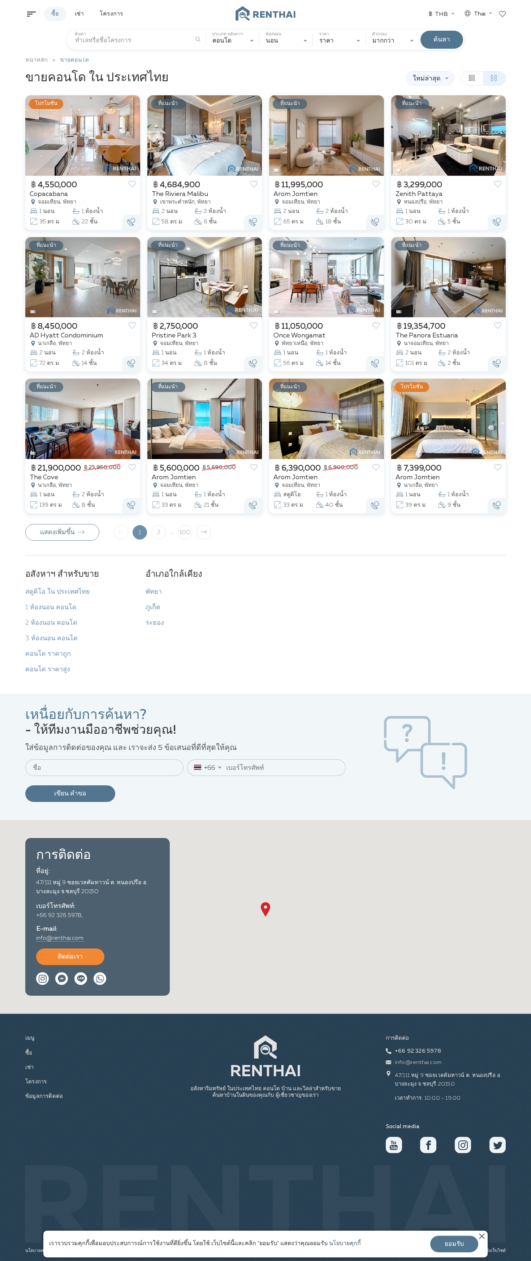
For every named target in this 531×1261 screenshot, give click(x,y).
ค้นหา (80, 34)
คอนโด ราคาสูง (47, 669)
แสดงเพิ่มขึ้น (58, 532)
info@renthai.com (59, 938)
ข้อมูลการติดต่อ (43, 1096)
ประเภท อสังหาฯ (227, 34)
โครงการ (111, 14)
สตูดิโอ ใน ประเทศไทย (57, 592)
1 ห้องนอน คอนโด (51, 607)
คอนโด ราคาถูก (48, 654)
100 (185, 533)
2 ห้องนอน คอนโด (51, 623)
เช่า (79, 14)
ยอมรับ (454, 1244)
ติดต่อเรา (70, 957)
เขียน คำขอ (70, 793)
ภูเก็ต (153, 607)
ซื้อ (55, 14)
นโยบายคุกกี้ (345, 1244)
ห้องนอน (273, 34)
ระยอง (155, 623)
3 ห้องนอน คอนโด (51, 638)
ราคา (324, 34)
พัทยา (154, 592)
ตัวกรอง (380, 34)
